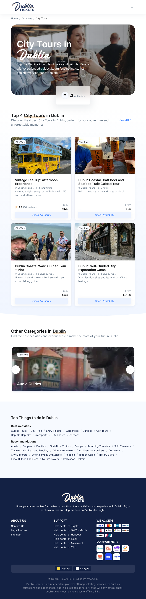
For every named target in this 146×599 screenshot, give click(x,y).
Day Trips (36, 430)
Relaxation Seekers (74, 458)
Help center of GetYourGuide (70, 530)
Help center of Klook (65, 538)
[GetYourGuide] (108, 548)
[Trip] (108, 556)
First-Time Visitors (60, 446)
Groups (79, 446)
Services (74, 434)
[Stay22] (116, 556)
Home (14, 18)
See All (124, 120)
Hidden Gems (87, 454)
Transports (41, 434)
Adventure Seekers (64, 450)
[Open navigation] (132, 7)
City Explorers (19, 454)
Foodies (70, 454)
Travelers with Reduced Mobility (29, 450)
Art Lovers (115, 450)
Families (41, 446)
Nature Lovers (50, 458)
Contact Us (17, 525)
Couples (27, 446)
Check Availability (41, 214)
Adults (14, 446)
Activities (27, 18)
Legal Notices (19, 530)
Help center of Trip (64, 547)
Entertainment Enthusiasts (47, 454)
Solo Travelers (122, 446)
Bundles (87, 430)
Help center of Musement (68, 543)
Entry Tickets (53, 430)
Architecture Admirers (91, 450)
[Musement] (100, 556)
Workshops (72, 430)
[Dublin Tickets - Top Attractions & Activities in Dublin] (23, 6)
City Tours (102, 430)
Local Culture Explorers (24, 458)
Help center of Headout (67, 534)
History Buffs (106, 454)
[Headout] (116, 548)
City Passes (58, 434)
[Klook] (125, 548)
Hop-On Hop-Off (21, 434)
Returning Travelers (98, 446)
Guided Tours (19, 430)
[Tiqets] (100, 548)
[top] (137, 590)
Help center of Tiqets (66, 525)
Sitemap (16, 534)
